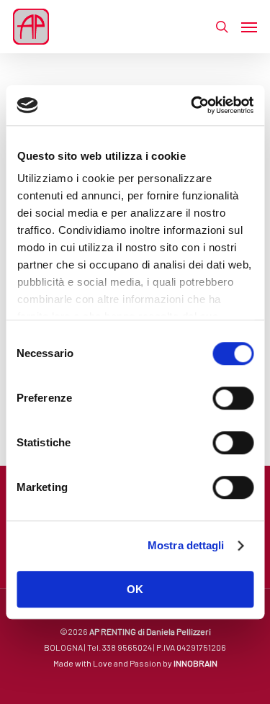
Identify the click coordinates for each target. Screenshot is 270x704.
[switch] (232, 398)
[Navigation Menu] (249, 26)
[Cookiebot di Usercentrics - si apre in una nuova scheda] (192, 105)
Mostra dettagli (186, 545)
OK (135, 589)
